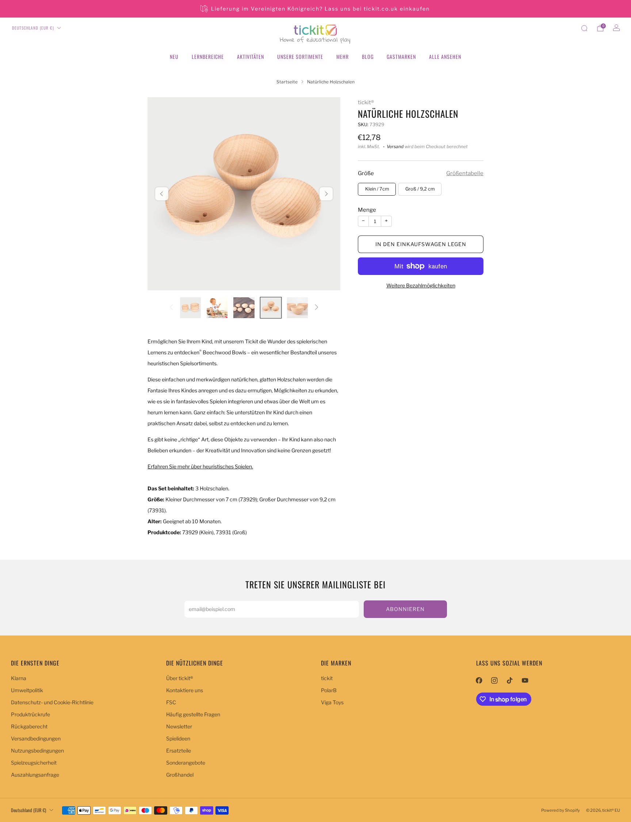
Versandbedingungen (36, 738)
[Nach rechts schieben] (316, 308)
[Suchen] (584, 28)
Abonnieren (405, 609)
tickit (327, 678)
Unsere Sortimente (300, 56)
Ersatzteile (178, 750)
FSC (171, 702)
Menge (367, 210)
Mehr (342, 56)
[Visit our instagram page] (494, 680)
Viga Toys (332, 702)
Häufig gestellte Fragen (193, 714)
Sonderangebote (185, 762)
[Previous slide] (161, 193)
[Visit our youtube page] (525, 680)
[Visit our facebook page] (479, 680)
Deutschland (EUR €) (33, 28)
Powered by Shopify (560, 810)
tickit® (366, 102)
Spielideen (178, 738)
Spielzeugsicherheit (34, 762)
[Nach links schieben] (171, 308)
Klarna (18, 678)
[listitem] (315, 9)
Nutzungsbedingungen (37, 750)
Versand (395, 146)
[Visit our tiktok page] (509, 680)
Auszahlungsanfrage (35, 775)
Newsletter (179, 726)
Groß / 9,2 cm (420, 189)
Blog (368, 56)
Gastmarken (401, 56)
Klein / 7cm (377, 189)
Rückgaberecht (29, 726)
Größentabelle (464, 173)
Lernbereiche (208, 56)
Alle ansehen (445, 56)
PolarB (329, 690)
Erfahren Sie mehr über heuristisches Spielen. (200, 466)
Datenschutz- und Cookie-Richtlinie (52, 702)
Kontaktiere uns (184, 690)
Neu (174, 56)
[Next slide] (326, 193)
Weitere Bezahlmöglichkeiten (420, 285)
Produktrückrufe (30, 714)
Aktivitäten (250, 56)
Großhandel (180, 775)
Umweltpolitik (27, 690)
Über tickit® (179, 678)
